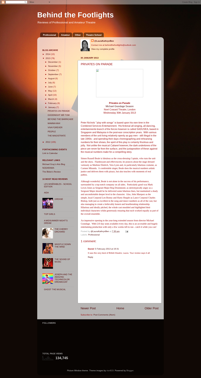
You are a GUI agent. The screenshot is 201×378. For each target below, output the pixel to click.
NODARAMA (48, 168)
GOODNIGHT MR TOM (59, 115)
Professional (49, 35)
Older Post (152, 308)
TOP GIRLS (49, 214)
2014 (48, 54)
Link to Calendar (50, 153)
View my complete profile (102, 49)
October (52, 70)
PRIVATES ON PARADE (59, 111)
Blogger (129, 370)
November (53, 66)
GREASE (59, 199)
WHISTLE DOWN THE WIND (63, 245)
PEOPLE (52, 131)
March (51, 99)
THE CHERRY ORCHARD (61, 230)
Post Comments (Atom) (104, 315)
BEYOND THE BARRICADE (60, 119)
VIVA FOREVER (55, 127)
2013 (48, 58)
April (50, 95)
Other (78, 35)
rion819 (110, 370)
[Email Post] (126, 231)
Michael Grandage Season (120, 106)
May (50, 91)
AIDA (46, 192)
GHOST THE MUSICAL (55, 289)
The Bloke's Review (51, 172)
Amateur (65, 35)
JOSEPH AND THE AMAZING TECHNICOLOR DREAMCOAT (63, 278)
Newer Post (88, 308)
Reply (90, 257)
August (51, 78)
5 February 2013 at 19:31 (107, 249)
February (52, 103)
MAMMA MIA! (54, 123)
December (53, 62)
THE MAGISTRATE (57, 135)
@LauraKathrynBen (104, 41)
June (50, 86)
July (50, 82)
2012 (48, 142)
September (53, 74)
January (52, 107)
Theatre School (94, 35)
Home (120, 308)
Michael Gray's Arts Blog (53, 164)
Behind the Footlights (75, 15)
